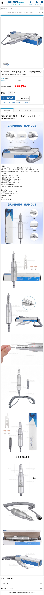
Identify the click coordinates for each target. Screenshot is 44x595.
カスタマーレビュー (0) (24, 110)
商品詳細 (7, 110)
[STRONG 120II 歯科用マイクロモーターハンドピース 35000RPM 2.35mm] (22, 38)
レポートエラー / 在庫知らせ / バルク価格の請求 (15, 102)
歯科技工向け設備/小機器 (14, 12)
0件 (8, 80)
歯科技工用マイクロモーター (32, 12)
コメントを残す (16, 80)
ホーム (3, 12)
